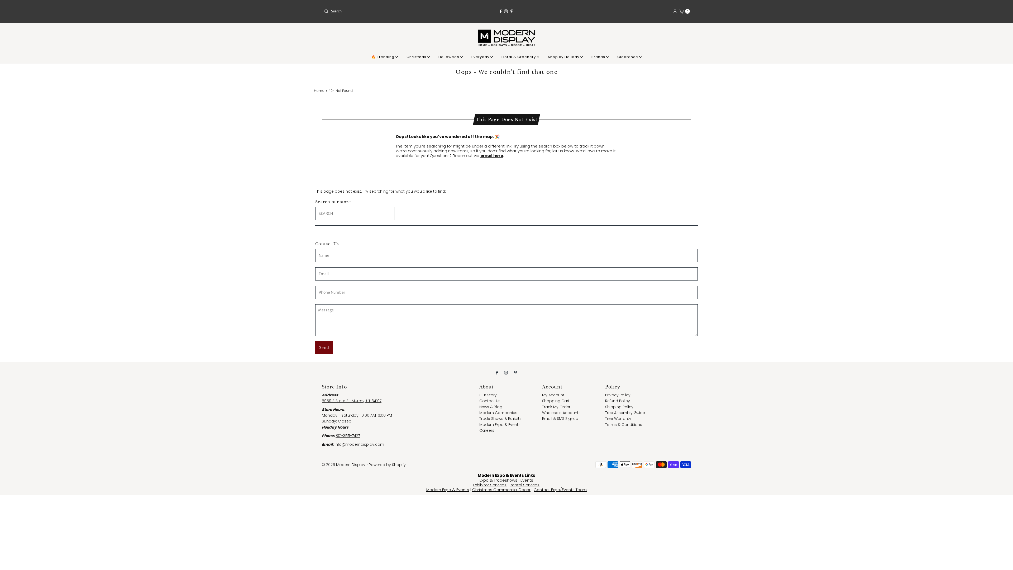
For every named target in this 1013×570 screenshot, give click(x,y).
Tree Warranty (618, 418)
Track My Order (556, 407)
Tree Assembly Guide (625, 412)
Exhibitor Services (489, 485)
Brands (598, 56)
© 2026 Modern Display (343, 464)
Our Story (488, 395)
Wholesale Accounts (561, 412)
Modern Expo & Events (499, 424)
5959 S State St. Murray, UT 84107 (351, 400)
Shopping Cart (556, 400)
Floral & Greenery (519, 56)
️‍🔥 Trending (383, 56)
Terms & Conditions (623, 424)
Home (319, 90)
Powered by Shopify (387, 464)
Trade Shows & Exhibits (500, 418)
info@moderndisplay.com (359, 444)
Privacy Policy (617, 395)
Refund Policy (617, 400)
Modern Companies (498, 412)
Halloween (449, 56)
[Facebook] (501, 11)
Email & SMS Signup (560, 418)
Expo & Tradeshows (498, 480)
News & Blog (490, 407)
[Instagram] (506, 11)
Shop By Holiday (564, 56)
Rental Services (524, 485)
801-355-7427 (348, 435)
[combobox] (382, 11)
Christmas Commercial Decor (501, 489)
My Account (553, 395)
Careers (486, 430)
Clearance (628, 56)
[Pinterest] (511, 11)
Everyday (480, 56)
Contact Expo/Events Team (560, 489)
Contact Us (489, 400)
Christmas (417, 56)
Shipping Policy (619, 407)
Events (526, 480)
